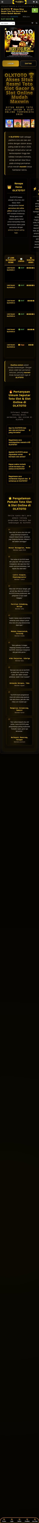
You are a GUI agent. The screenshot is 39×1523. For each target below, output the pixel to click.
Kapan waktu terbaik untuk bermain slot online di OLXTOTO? (19, 466)
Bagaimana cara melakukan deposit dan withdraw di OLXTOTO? (19, 478)
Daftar (19, 1521)
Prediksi (27, 1521)
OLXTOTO (14, 17)
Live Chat (35, 1521)
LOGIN (11, 63)
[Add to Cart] (35, 10)
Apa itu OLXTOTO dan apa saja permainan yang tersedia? (19, 430)
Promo (4, 1521)
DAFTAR (28, 63)
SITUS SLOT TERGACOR (8, 6)
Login (11, 1521)
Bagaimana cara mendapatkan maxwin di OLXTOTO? (19, 442)
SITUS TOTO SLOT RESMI (25, 6)
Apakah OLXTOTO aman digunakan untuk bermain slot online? (19, 454)
